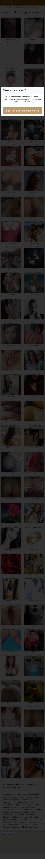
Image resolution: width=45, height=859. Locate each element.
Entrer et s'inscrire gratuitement (22, 110)
